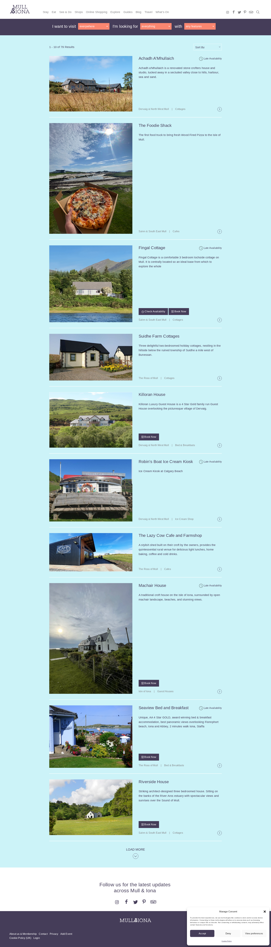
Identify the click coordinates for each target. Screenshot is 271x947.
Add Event (66, 934)
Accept (202, 933)
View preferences (254, 933)
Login (36, 938)
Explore (115, 12)
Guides (128, 12)
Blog (138, 12)
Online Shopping (96, 12)
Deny (228, 933)
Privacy (54, 934)
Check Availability (154, 311)
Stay (46, 12)
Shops (79, 12)
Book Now (180, 311)
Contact (43, 934)
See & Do (65, 12)
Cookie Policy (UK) (20, 938)
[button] (264, 911)
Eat (54, 12)
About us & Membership (23, 934)
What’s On (162, 12)
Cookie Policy (227, 941)
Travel (148, 12)
